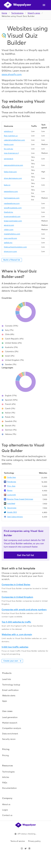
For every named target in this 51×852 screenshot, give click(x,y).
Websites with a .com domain (17, 634)
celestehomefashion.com (14, 140)
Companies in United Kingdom (17, 597)
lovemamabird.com (12, 216)
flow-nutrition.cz (11, 136)
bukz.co (7, 185)
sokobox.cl (8, 131)
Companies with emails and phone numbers (24, 609)
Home (4, 13)
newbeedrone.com (12, 203)
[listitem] (25, 679)
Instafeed (11, 503)
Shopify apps (34, 13)
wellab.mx (8, 243)
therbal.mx (8, 212)
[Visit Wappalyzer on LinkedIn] (29, 848)
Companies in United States (16, 584)
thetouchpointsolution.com (15, 247)
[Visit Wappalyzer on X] (25, 848)
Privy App (11, 486)
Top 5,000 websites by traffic (16, 622)
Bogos (10, 490)
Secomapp (11, 508)
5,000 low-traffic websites (15, 647)
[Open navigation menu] (44, 5)
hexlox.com (9, 144)
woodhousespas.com (13, 208)
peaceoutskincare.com (13, 165)
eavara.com (9, 225)
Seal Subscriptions (15, 517)
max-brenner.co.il (11, 153)
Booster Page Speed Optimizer (20, 499)
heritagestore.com (11, 198)
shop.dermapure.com (13, 178)
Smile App (11, 477)
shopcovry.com (10, 251)
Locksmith (11, 495)
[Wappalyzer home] (17, 5)
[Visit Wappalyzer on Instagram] (22, 848)
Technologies (17, 13)
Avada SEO (12, 512)
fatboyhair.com (10, 172)
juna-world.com (10, 238)
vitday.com (8, 230)
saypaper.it (8, 159)
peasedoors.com (11, 191)
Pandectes (11, 482)
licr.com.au (8, 149)
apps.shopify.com (11, 74)
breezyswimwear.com (13, 221)
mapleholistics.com (12, 234)
